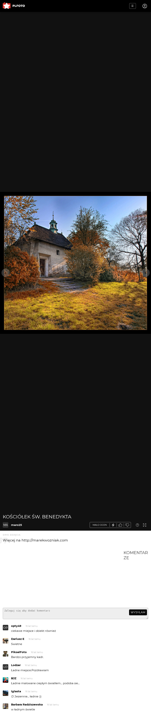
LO (5, 667)
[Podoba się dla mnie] (120, 525)
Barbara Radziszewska (27, 704)
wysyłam (138, 612)
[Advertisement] (63, 577)
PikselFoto (19, 652)
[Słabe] (127, 525)
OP (5, 627)
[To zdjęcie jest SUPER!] (113, 525)
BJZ (13, 678)
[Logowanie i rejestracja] (144, 6)
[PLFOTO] (14, 6)
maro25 (16, 525)
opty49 (16, 626)
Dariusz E (17, 639)
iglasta (16, 691)
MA (5, 525)
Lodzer (16, 665)
